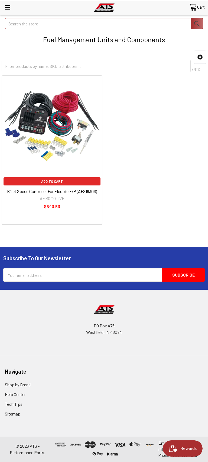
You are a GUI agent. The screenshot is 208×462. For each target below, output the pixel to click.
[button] (200, 57)
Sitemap (12, 413)
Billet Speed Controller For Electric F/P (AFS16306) (52, 191)
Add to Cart (52, 181)
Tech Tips (13, 404)
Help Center (15, 394)
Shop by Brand (18, 384)
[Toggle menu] (7, 7)
